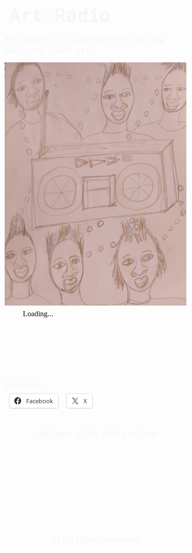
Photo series (94, 463)
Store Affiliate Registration (96, 510)
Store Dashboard (137, 495)
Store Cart (80, 479)
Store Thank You (55, 495)
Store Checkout (148, 479)
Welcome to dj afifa (57, 447)
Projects (35, 463)
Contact (27, 479)
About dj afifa (145, 447)
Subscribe (155, 463)
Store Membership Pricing (96, 526)
